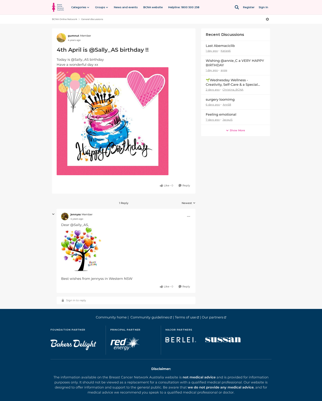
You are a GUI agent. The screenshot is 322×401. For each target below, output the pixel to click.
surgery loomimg (220, 99)
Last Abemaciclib (220, 46)
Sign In (263, 7)
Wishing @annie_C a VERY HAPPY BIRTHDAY (235, 63)
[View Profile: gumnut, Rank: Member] (61, 37)
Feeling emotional (221, 114)
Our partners (212, 317)
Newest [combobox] (188, 203)
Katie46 (226, 50)
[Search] (237, 7)
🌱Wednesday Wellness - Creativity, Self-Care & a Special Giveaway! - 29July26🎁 (232, 82)
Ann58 (227, 104)
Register (249, 7)
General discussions (92, 19)
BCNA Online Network (64, 19)
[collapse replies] (53, 214)
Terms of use (185, 317)
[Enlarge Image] (124, 121)
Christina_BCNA (232, 89)
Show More (237, 130)
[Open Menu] (267, 19)
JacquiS (227, 119)
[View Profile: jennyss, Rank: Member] (65, 216)
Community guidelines (149, 317)
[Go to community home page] (58, 7)
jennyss (75, 214)
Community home (111, 317)
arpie (224, 70)
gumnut (73, 35)
